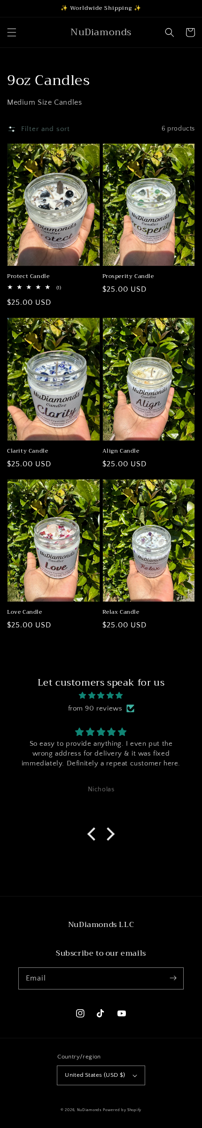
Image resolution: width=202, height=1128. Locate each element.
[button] (11, 32)
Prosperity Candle (128, 276)
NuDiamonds (90, 1110)
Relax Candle (121, 612)
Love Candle (24, 612)
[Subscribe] (173, 978)
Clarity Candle (27, 451)
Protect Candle (28, 276)
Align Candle (121, 451)
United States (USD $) (95, 1075)
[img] (101, 695)
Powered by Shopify (122, 1110)
